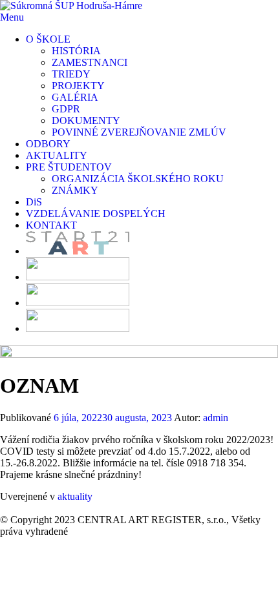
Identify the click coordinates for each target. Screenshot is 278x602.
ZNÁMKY (75, 190)
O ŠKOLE (48, 39)
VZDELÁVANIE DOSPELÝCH (96, 213)
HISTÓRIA (76, 50)
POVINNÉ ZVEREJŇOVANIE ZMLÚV (139, 132)
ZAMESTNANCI (89, 62)
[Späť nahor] (4, 508)
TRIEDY (71, 73)
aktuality (75, 496)
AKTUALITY (56, 155)
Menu (12, 17)
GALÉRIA (75, 97)
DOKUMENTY (86, 120)
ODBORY (48, 143)
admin (215, 417)
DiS (34, 201)
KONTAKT (51, 225)
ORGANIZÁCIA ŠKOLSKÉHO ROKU (138, 178)
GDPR (66, 108)
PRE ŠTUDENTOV (69, 166)
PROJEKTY (78, 85)
